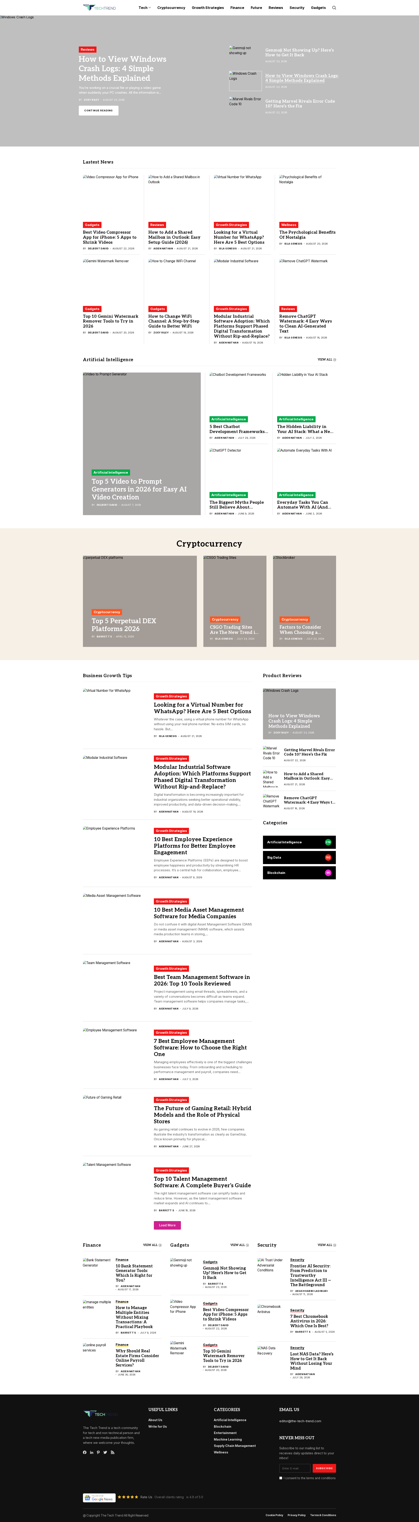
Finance (92, 1245)
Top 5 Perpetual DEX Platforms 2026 (124, 625)
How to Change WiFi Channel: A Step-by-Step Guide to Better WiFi (173, 321)
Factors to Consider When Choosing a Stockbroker (300, 632)
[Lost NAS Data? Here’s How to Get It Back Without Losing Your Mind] (272, 1362)
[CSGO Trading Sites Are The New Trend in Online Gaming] (234, 601)
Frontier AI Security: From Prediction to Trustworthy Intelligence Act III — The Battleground (310, 1275)
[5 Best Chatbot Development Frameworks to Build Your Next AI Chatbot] (239, 392)
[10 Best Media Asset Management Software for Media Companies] (117, 921)
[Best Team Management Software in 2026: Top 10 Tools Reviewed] (117, 988)
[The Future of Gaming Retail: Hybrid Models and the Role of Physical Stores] (117, 1122)
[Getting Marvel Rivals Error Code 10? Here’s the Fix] (209, 81)
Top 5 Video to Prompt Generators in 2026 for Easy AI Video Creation (139, 489)
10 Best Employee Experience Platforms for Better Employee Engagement (194, 846)
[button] (167, 1225)
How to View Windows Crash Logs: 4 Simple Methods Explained (294, 721)
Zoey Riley (161, 332)
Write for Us (157, 1426)
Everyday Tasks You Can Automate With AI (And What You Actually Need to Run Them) (306, 510)
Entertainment (225, 1433)
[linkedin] (91, 1452)
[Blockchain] (299, 872)
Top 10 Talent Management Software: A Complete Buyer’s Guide (202, 1182)
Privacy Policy (297, 1515)
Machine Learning (228, 1439)
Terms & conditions (323, 1515)
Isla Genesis (228, 248)
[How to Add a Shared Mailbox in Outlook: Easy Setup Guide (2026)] (176, 196)
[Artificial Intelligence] (299, 842)
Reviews (157, 225)
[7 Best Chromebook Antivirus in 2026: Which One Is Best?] (272, 1321)
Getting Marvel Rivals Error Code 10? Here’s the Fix (125, 66)
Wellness (288, 225)
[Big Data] (299, 857)
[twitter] (105, 1452)
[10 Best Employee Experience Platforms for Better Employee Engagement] (117, 853)
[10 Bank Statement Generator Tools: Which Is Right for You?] (97, 1274)
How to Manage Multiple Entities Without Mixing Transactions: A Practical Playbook (134, 1317)
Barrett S (104, 636)
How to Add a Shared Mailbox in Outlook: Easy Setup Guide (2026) (174, 237)
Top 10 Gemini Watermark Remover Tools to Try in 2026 (110, 321)
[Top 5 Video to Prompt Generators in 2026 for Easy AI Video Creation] (142, 444)
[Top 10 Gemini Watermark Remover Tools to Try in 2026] (111, 280)
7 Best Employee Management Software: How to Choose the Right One (200, 1048)
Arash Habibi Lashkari (311, 1291)
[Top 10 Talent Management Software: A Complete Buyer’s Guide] (117, 1190)
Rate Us (146, 1497)
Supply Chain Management (235, 1446)
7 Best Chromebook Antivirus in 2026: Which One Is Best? (309, 1321)
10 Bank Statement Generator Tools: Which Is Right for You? (134, 1273)
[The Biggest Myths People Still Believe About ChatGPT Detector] (239, 468)
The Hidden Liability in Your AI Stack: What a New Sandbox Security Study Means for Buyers (305, 434)
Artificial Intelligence (111, 472)
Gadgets (92, 225)
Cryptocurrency (107, 612)
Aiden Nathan (163, 248)
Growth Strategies (231, 225)
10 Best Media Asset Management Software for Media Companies (199, 913)
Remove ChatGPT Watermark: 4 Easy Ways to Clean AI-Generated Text (305, 324)
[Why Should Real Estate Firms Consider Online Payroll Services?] (97, 1359)
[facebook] (84, 1452)
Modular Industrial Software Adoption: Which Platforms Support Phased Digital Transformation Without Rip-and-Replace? (242, 326)
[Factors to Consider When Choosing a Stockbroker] (304, 601)
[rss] (112, 1452)
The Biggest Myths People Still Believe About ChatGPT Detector (237, 507)
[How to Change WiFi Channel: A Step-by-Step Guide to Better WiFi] (176, 280)
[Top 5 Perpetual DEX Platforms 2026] (140, 601)
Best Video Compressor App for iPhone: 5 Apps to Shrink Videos (109, 237)
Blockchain (222, 1426)
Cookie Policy (274, 1515)
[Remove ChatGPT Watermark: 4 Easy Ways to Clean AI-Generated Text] (307, 280)
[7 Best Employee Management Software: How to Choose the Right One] (117, 1055)
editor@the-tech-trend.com (300, 1421)
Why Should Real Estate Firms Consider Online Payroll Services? (137, 1358)
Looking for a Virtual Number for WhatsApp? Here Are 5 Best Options (239, 237)
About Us (155, 1420)
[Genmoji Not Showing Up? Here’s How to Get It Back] (184, 1274)
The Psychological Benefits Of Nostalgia (307, 235)
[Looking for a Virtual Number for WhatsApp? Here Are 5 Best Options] (242, 196)
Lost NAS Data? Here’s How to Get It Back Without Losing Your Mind (311, 1361)
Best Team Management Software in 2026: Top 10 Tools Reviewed (202, 980)
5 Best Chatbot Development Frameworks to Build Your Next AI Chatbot (237, 434)
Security (267, 1245)
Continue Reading (98, 113)
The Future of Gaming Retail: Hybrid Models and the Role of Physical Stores (202, 1115)
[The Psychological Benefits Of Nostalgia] (307, 196)
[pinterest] (98, 1452)
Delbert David (98, 248)
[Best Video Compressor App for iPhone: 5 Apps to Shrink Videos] (111, 196)
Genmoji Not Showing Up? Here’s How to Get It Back (224, 1273)
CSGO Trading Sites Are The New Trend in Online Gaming (234, 632)
